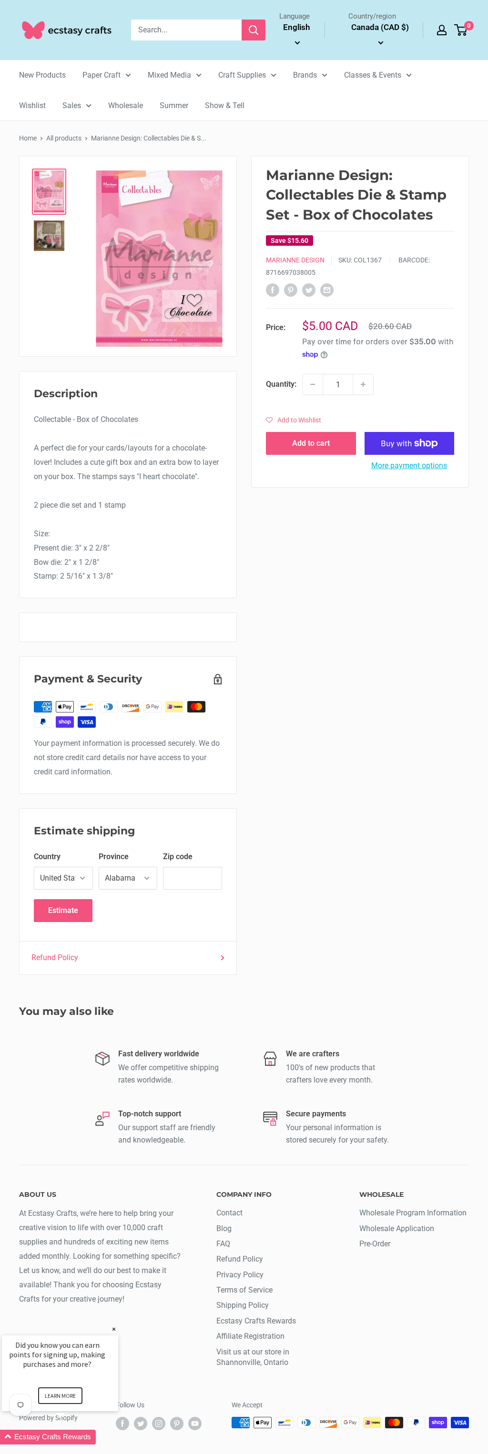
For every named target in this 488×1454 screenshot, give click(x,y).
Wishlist (32, 105)
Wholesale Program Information (413, 1212)
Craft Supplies (242, 75)
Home (28, 138)
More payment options (409, 465)
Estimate (63, 910)
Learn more (60, 1395)
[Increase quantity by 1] (363, 384)
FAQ (223, 1243)
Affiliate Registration (250, 1336)
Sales (71, 105)
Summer (174, 105)
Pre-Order (374, 1243)
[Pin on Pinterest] (290, 289)
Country (47, 856)
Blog (224, 1228)
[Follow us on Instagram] (158, 1423)
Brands (305, 75)
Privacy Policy (240, 1274)
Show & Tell (224, 105)
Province (114, 856)
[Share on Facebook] (272, 289)
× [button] (114, 1329)
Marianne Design (295, 260)
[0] (461, 30)
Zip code (178, 856)
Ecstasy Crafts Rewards (256, 1320)
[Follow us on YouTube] (195, 1423)
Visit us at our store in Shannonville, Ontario (252, 1357)
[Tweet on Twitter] (308, 289)
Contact (229, 1212)
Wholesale (125, 105)
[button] (293, 420)
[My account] (442, 30)
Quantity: (281, 384)
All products (63, 138)
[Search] (253, 30)
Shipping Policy (242, 1305)
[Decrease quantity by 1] (313, 384)
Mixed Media (169, 75)
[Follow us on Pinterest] (176, 1423)
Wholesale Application (396, 1228)
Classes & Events (372, 75)
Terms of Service (244, 1289)
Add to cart (311, 443)
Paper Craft (101, 75)
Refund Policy (54, 957)
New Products (42, 75)
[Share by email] (327, 289)
